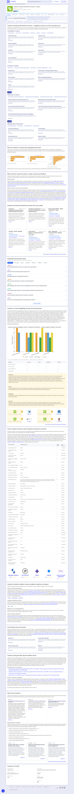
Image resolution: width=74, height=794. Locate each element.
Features (27, 14)
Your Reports (56, 1)
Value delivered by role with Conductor (38, 21)
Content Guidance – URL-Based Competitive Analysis (21, 67)
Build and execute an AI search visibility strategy (32, 96)
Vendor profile (62, 14)
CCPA (56, 601)
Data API (50, 67)
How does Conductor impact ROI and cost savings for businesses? (37, 19)
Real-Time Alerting (33, 67)
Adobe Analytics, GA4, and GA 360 (34, 435)
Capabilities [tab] (39, 262)
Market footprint (14, 14)
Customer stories (22, 14)
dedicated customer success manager (14, 616)
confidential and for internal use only (28, 594)
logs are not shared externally (58, 594)
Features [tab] (22, 262)
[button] (22, 38)
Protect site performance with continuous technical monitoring (63, 96)
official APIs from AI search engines (49, 603)
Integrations (38, 14)
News (42, 14)
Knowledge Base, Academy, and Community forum (45, 619)
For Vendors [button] (63, 1)
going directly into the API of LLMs (38, 439)
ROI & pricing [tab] (16, 262)
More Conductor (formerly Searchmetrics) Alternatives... (56, 424)
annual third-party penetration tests (35, 593)
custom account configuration (45, 617)
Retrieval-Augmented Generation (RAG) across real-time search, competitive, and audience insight (47, 634)
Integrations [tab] (28, 262)
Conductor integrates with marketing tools (15, 442)
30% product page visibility (27, 681)
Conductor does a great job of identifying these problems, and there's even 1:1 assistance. (26, 199)
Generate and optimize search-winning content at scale (15, 96)
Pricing (57, 14)
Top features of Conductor (19, 21)
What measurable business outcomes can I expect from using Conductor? (38, 17)
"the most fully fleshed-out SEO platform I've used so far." (48, 680)
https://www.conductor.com (13, 773)
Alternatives (33, 14)
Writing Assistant (10, 67)
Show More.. (10, 221)
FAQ (45, 14)
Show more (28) (37, 303)
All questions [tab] (10, 262)
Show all (9, 92)
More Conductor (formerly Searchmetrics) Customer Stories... (55, 254)
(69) (20, 8)
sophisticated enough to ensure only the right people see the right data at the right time (40, 604)
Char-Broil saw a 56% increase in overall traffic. (17, 673)
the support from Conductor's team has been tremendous (39, 620)
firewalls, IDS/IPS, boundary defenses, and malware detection (36, 592)
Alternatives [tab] (34, 262)
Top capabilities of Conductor (11, 21)
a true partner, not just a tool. (25, 682)
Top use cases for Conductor (27, 21)
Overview (8, 14)
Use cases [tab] (45, 262)
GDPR (52, 601)
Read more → (10, 719)
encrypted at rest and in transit (34, 591)
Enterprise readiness (51, 14)
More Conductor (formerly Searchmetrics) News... (57, 761)
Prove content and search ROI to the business (46, 96)
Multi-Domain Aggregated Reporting (42, 67)
